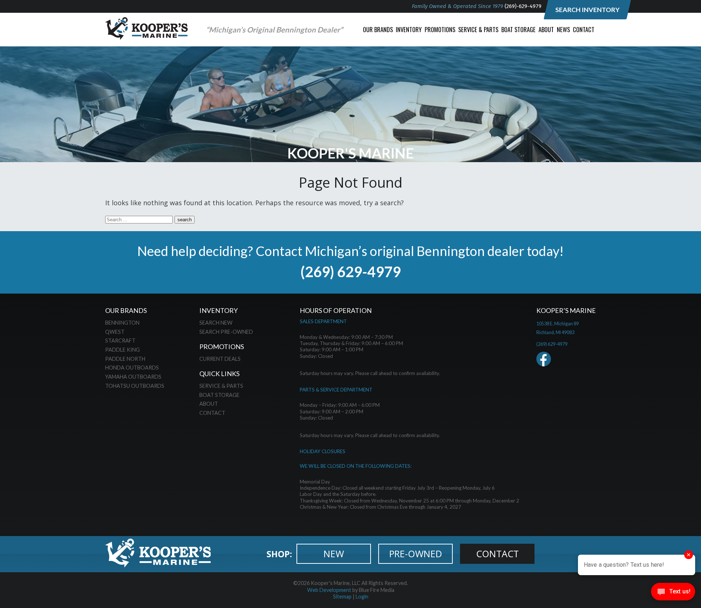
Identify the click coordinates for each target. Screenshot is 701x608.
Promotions (440, 29)
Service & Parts (478, 29)
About (546, 29)
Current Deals (220, 359)
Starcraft (120, 340)
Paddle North (125, 359)
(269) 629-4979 (350, 271)
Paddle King (122, 350)
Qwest (115, 332)
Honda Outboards (132, 367)
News (563, 29)
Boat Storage (518, 29)
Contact (583, 29)
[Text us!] (673, 593)
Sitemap (342, 596)
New (333, 553)
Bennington (122, 323)
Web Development (329, 590)
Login (362, 596)
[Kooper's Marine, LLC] (146, 37)
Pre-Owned (415, 553)
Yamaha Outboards (133, 377)
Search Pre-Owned (226, 332)
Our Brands (378, 29)
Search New (216, 323)
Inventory (409, 29)
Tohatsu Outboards (134, 386)
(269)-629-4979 (523, 6)
